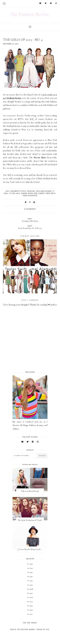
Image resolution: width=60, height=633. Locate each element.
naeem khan (27, 193)
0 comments (30, 209)
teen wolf (51, 193)
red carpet (39, 193)
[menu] (4, 3)
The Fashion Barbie (26, 629)
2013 (7, 191)
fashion (31, 191)
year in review (30, 195)
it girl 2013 (14, 193)
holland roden (44, 191)
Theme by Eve (42, 629)
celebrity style (18, 191)
